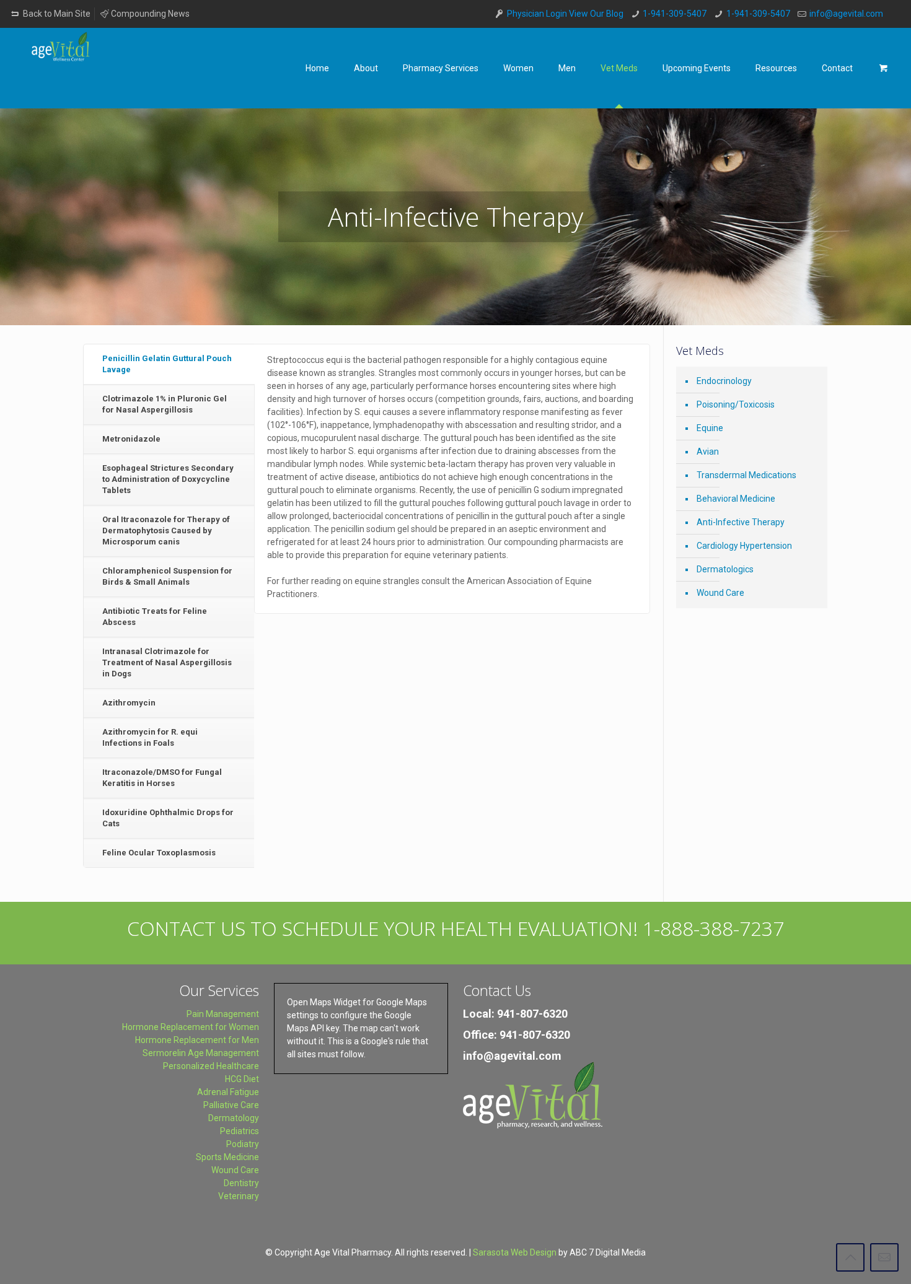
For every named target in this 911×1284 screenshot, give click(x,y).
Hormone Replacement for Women (190, 1027)
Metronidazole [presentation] (131, 438)
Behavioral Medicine (736, 499)
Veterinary (238, 1196)
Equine (710, 428)
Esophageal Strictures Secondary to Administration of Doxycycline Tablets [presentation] (168, 479)
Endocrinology (724, 381)
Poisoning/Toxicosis (736, 404)
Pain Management (223, 1014)
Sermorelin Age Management (201, 1053)
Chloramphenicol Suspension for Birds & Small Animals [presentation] (167, 576)
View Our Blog (596, 14)
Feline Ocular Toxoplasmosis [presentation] (159, 852)
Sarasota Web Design (515, 1252)
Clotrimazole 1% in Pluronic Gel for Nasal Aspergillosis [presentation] (164, 404)
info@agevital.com (846, 14)
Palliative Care (231, 1105)
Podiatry (242, 1144)
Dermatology (233, 1118)
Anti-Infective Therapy (741, 522)
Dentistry (241, 1183)
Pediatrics (239, 1131)
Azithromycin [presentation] (129, 702)
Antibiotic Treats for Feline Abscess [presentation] (154, 616)
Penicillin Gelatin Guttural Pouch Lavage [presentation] (167, 364)
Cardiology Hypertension (744, 546)
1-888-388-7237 (713, 928)
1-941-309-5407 (674, 14)
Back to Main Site (55, 14)
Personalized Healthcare (211, 1066)
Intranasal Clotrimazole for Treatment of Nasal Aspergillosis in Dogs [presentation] (167, 662)
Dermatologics (725, 569)
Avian (708, 451)
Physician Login (537, 14)
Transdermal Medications (746, 475)
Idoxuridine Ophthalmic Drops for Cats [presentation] (168, 818)
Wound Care (720, 593)
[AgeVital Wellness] (63, 63)
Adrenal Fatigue (228, 1092)
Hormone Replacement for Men (197, 1040)
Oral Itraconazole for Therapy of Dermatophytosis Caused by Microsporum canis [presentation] (166, 530)
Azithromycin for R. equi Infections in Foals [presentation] (150, 737)
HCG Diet (242, 1079)
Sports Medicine (227, 1157)
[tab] (169, 364)
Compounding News (150, 14)
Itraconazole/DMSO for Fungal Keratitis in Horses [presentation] (162, 777)
